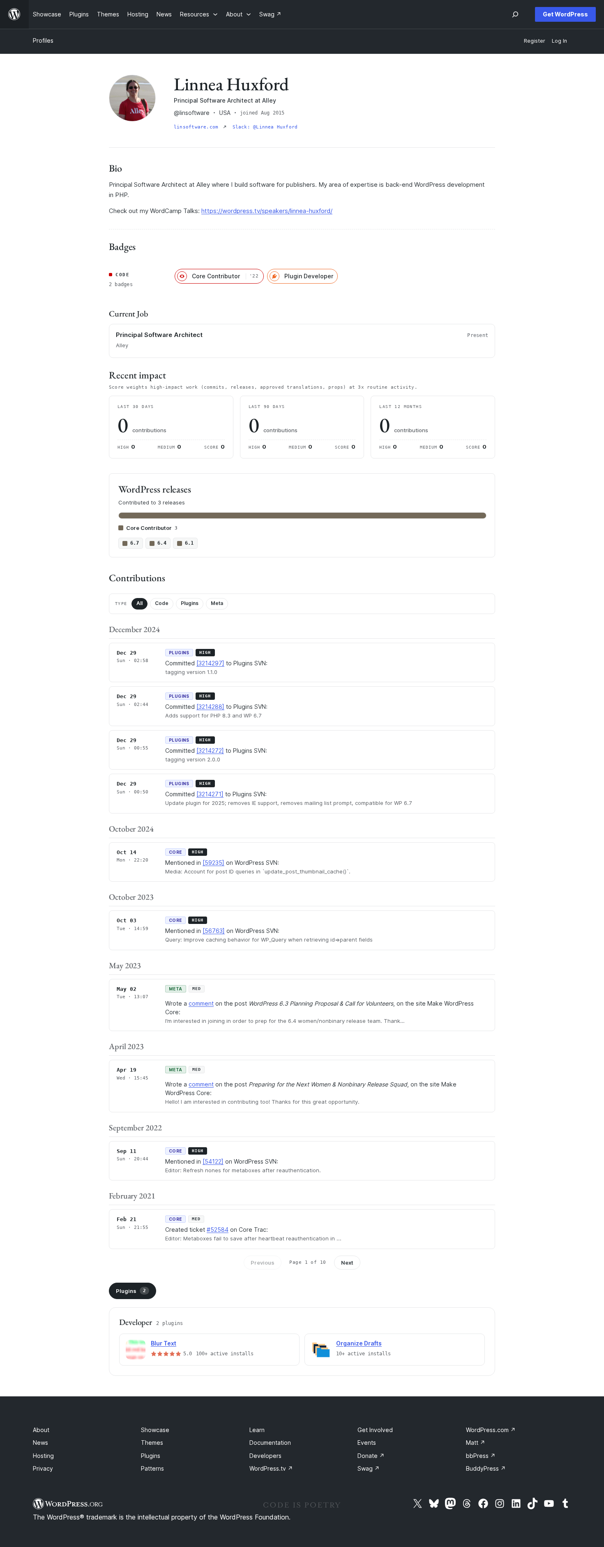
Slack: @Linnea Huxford (265, 127)
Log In (559, 41)
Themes (152, 1442)
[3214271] (210, 794)
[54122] (213, 1161)
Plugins (189, 603)
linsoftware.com (197, 127)
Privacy (43, 1468)
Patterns (152, 1468)
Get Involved (375, 1429)
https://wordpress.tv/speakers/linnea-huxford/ (266, 211)
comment (201, 1003)
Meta (217, 603)
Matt (475, 1442)
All (139, 603)
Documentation (270, 1442)
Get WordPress (565, 14)
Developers (265, 1455)
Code (161, 603)
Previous (262, 1262)
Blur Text (163, 1343)
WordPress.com (491, 1429)
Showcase (155, 1429)
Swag (368, 1468)
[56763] (214, 930)
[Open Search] (515, 14)
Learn (257, 1429)
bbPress (481, 1455)
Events (366, 1442)
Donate (371, 1455)
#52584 (217, 1229)
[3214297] (210, 663)
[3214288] (210, 706)
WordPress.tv (271, 1468)
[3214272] (210, 750)
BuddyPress (486, 1468)
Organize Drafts (359, 1343)
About (41, 1429)
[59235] (213, 862)
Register (534, 41)
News (40, 1442)
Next (347, 1262)
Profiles (43, 40)
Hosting (43, 1455)
